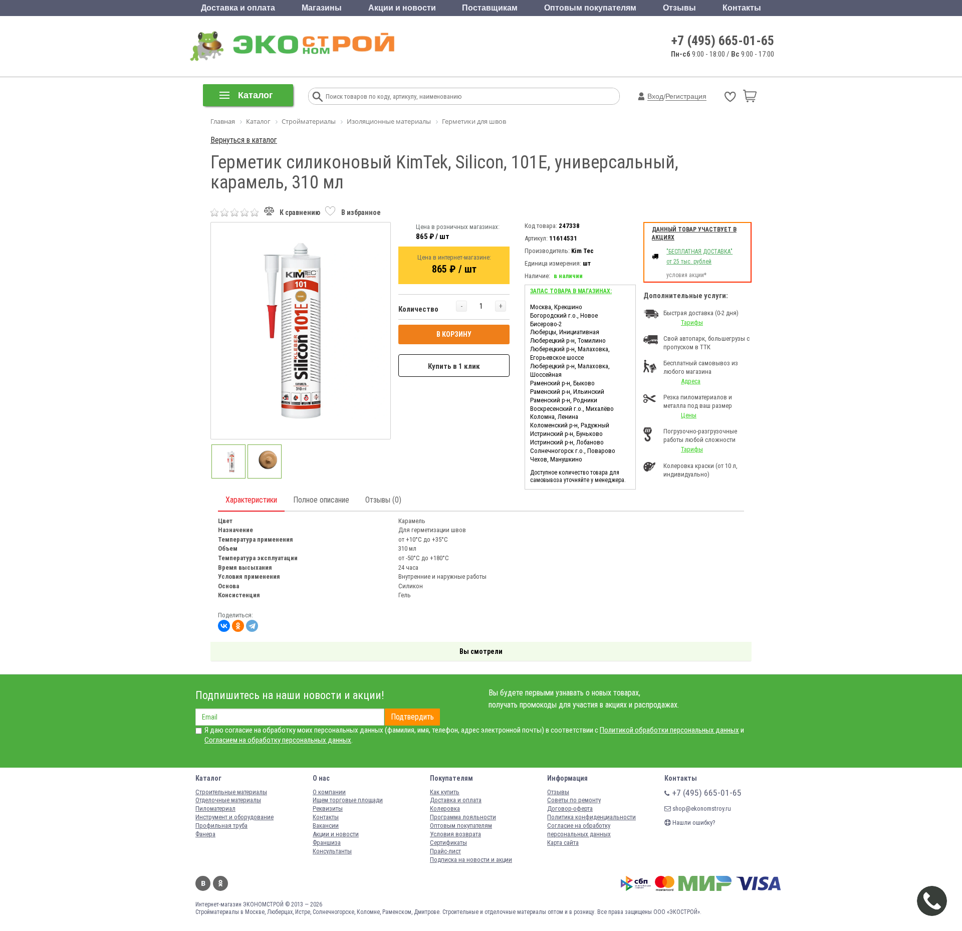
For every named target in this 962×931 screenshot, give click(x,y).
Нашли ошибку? (693, 822)
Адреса (690, 381)
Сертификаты (448, 842)
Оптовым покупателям (590, 8)
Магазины (322, 8)
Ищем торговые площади (348, 800)
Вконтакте (202, 883)
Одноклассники (220, 883)
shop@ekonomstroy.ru (701, 808)
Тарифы (692, 322)
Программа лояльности (463, 817)
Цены (688, 415)
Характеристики (251, 500)
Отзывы (679, 8)
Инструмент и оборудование (234, 817)
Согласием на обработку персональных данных (277, 740)
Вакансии (326, 825)
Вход (655, 96)
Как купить (444, 792)
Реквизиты (328, 808)
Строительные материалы (231, 792)
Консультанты (332, 851)
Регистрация (685, 96)
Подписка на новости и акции (471, 859)
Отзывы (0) (383, 500)
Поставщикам (490, 8)
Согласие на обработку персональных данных (579, 830)
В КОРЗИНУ (453, 334)
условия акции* (686, 275)
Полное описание (321, 500)
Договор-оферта (570, 808)
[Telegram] (252, 626)
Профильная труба (221, 825)
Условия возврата (455, 834)
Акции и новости (402, 8)
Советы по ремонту (574, 800)
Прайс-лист (445, 851)
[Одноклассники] (238, 626)
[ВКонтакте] (224, 626)
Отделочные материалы (228, 800)
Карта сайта (563, 842)
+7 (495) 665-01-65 (722, 40)
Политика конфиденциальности (591, 817)
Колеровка (445, 808)
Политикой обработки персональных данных (669, 730)
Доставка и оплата (238, 8)
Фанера (205, 834)
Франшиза (327, 842)
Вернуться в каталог (243, 140)
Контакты (742, 8)
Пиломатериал (215, 808)
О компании (329, 792)
